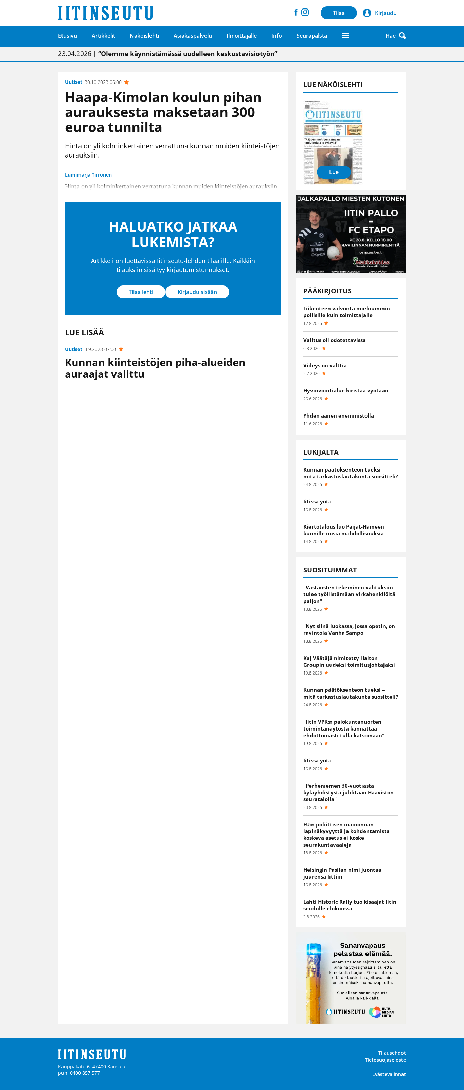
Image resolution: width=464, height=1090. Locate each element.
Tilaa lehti (141, 292)
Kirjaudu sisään (197, 292)
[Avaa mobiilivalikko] (345, 35)
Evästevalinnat (389, 1074)
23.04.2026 (167, 53)
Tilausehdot (392, 1053)
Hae (391, 35)
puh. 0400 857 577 (79, 1073)
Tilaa (339, 13)
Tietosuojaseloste (385, 1060)
